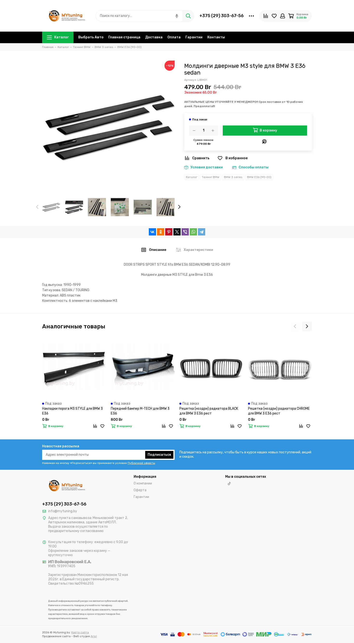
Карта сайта (80, 632)
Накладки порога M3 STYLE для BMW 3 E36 (72, 411)
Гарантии (194, 37)
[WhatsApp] (193, 231)
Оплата (174, 37)
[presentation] (37, 207)
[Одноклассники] (160, 231)
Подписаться (159, 455)
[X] (177, 231)
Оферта (140, 490)
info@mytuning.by (62, 511)
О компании (143, 483)
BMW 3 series (233, 177)
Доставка (154, 37)
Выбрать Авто (91, 37)
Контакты (216, 37)
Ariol (94, 636)
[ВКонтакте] (152, 231)
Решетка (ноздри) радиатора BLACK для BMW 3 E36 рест (208, 411)
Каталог (61, 37)
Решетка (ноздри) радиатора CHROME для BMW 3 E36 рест (279, 411)
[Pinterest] (168, 231)
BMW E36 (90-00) (259, 177)
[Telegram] (201, 231)
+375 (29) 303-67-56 (221, 15)
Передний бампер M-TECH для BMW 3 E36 (140, 411)
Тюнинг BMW (210, 177)
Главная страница (124, 37)
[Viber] (185, 231)
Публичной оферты (141, 463)
